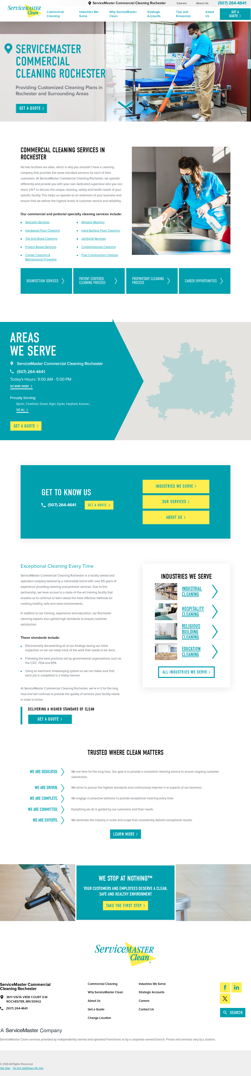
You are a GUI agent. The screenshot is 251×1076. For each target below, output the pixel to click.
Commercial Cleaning (55, 14)
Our (174, 501)
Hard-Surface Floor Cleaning (100, 231)
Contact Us (146, 1009)
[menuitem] (61, 14)
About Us (202, 3)
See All (20, 410)
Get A (234, 14)
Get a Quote (96, 1009)
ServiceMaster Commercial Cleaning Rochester (129, 3)
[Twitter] (225, 998)
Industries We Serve (88, 14)
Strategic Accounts (154, 14)
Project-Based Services (40, 247)
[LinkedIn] (236, 987)
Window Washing (92, 222)
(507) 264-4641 (232, 3)
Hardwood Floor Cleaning (42, 231)
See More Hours (19, 386)
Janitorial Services (93, 239)
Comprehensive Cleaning (98, 247)
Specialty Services (37, 222)
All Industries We (185, 672)
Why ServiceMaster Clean (123, 14)
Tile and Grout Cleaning (41, 239)
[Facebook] (225, 987)
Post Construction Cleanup (99, 255)
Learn (124, 834)
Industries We (174, 486)
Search (236, 1012)
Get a (24, 426)
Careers (182, 3)
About (174, 517)
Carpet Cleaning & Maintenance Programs (41, 257)
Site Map (5, 1068)
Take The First (124, 905)
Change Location (99, 1018)
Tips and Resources (183, 14)
